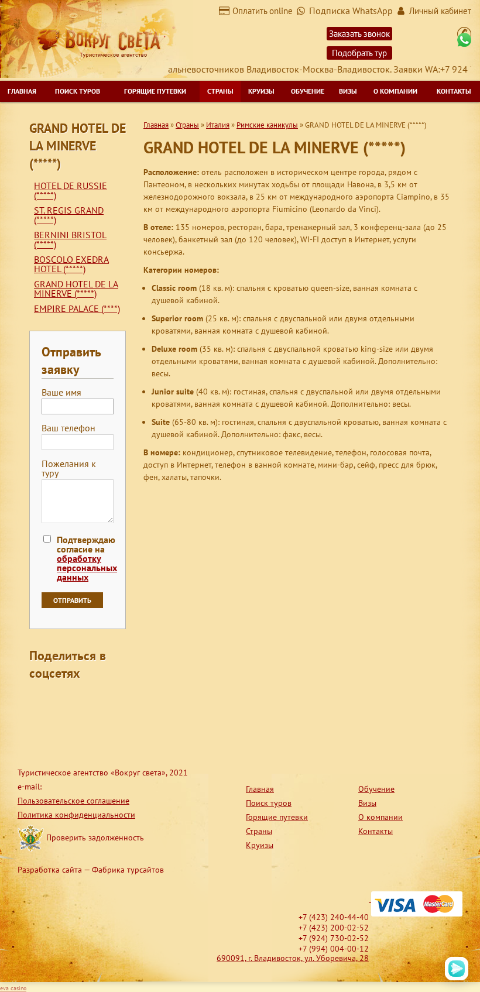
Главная (22, 91)
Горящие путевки (155, 91)
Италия (217, 125)
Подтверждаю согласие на (87, 558)
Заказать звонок (359, 33)
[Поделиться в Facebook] (38, 700)
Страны (220, 91)
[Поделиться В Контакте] (38, 722)
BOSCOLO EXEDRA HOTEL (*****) (71, 264)
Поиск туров (77, 91)
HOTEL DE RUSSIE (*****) (70, 190)
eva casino (13, 988)
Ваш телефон (68, 428)
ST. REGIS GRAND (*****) (69, 214)
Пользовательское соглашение (73, 800)
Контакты (454, 91)
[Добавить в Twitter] (105, 700)
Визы (348, 91)
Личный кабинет (440, 10)
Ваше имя (61, 392)
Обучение (307, 91)
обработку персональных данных (87, 567)
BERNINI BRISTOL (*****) (70, 239)
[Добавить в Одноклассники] (83, 700)
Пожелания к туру (69, 469)
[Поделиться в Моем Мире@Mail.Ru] (61, 700)
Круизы (261, 91)
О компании (395, 91)
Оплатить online (262, 10)
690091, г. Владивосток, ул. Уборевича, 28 (293, 958)
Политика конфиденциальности (76, 814)
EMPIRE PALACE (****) (77, 308)
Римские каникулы (267, 125)
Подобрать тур (359, 53)
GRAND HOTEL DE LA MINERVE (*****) (76, 288)
